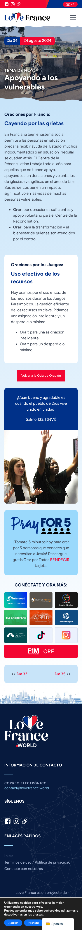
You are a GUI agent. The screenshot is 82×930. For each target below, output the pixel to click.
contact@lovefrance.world (26, 788)
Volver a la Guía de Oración (41, 376)
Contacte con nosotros (23, 868)
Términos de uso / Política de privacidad (37, 862)
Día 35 (60, 674)
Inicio (9, 855)
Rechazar (33, 923)
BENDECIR (59, 559)
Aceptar (13, 923)
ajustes (38, 915)
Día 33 (22, 674)
